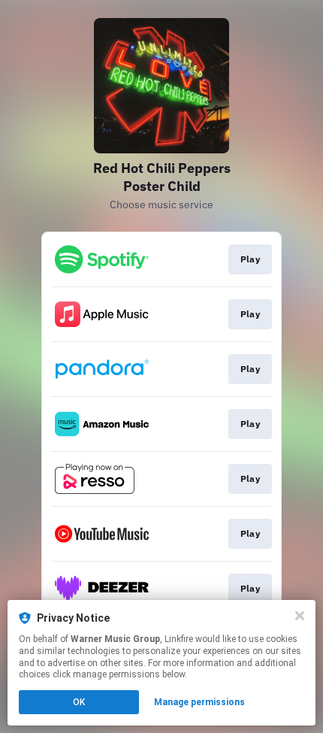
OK (79, 702)
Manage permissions (199, 702)
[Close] (300, 616)
